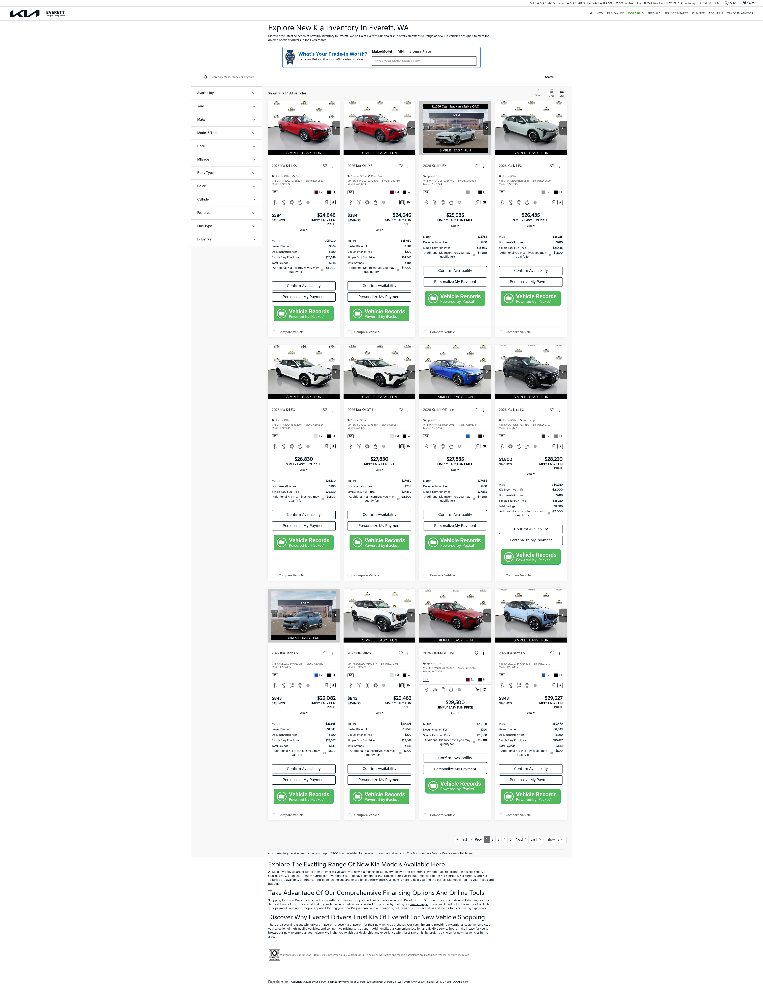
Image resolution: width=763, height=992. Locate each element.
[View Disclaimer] (308, 202)
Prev (477, 840)
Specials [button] (654, 13)
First (462, 840)
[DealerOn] (278, 981)
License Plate (420, 51)
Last (535, 840)
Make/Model (382, 51)
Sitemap (332, 981)
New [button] (599, 13)
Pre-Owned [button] (615, 13)
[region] (304, 256)
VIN (401, 51)
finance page (419, 904)
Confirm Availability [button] (304, 286)
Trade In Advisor (740, 13)
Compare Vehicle (291, 332)
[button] (336, 128)
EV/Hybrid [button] (636, 13)
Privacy (343, 981)
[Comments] (326, 202)
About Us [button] (716, 13)
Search (549, 77)
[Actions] (332, 166)
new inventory (293, 932)
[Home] (591, 13)
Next (520, 840)
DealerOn (320, 981)
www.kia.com (460, 981)
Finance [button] (698, 13)
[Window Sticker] (333, 202)
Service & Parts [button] (676, 13)
